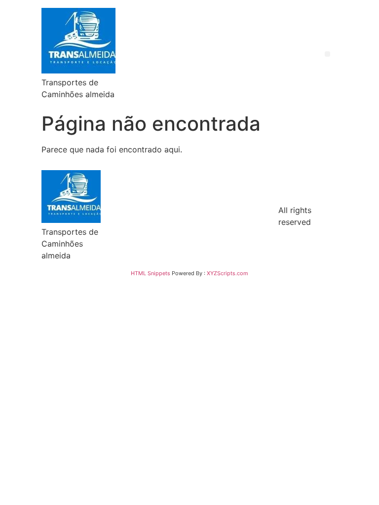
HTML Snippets (150, 273)
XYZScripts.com (227, 273)
